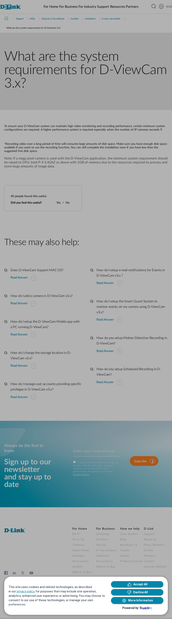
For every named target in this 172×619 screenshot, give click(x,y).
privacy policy (25, 591)
